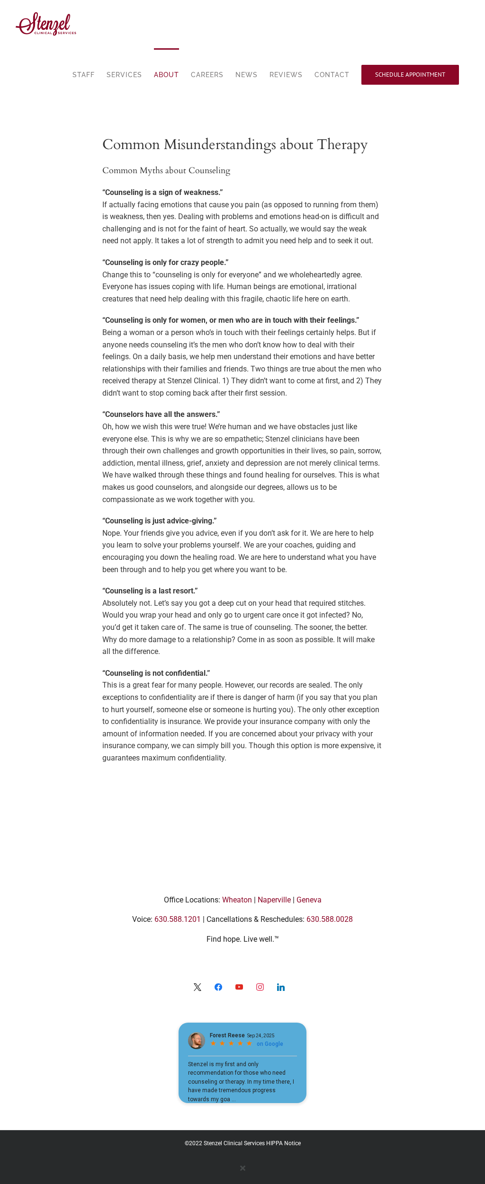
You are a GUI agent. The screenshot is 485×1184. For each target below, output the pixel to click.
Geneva (309, 899)
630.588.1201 (177, 919)
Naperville (274, 899)
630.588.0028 (329, 919)
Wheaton (237, 899)
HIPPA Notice (283, 1143)
